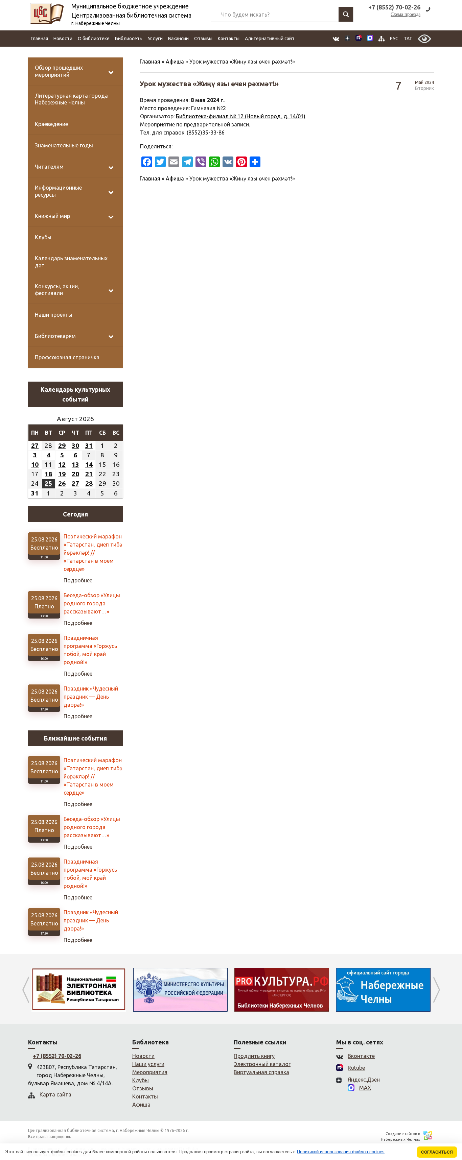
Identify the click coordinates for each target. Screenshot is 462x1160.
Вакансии (178, 38)
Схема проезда (405, 14)
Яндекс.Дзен (364, 1080)
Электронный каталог (262, 1064)
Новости (62, 38)
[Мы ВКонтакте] (336, 38)
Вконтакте (361, 1056)
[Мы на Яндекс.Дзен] (347, 38)
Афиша (175, 61)
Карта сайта (55, 1094)
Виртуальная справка (261, 1072)
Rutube (356, 1068)
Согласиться (437, 1152)
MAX (365, 1088)
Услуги (155, 38)
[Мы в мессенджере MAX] (370, 38)
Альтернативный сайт (270, 38)
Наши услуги (148, 1064)
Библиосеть (128, 38)
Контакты (228, 38)
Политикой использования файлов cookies (341, 1151)
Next (436, 989)
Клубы (140, 1080)
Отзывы (203, 38)
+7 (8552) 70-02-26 (57, 1056)
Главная (39, 38)
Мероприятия (149, 1072)
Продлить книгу (254, 1056)
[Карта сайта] (381, 38)
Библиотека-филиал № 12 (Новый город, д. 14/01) (240, 116)
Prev (25, 989)
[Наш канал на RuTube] (358, 38)
